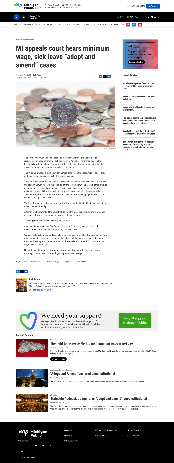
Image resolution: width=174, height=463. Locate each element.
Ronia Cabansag (55, 403)
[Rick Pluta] (21, 285)
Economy (53, 340)
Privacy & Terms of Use (135, 430)
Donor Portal (138, 6)
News (16, 25)
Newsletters (117, 25)
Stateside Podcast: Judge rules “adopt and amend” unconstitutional (98, 399)
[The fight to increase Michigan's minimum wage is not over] (32, 348)
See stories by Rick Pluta (41, 289)
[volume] (24, 17)
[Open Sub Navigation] (20, 25)
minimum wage (53, 262)
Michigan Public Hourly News (106, 430)
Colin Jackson (54, 378)
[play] (16, 17)
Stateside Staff (55, 347)
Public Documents (71, 441)
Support (102, 25)
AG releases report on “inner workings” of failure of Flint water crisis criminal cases (139, 86)
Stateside (28, 25)
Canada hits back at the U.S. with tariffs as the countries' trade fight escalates (139, 132)
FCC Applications (133, 436)
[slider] (27, 17)
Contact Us (68, 430)
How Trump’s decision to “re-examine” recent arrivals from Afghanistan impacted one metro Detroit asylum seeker (139, 146)
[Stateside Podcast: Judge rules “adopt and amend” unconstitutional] (32, 403)
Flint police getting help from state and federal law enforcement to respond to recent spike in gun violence (139, 120)
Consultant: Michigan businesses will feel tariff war (139, 108)
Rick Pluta (37, 75)
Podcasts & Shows (45, 25)
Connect (88, 25)
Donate (154, 6)
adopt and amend (82, 262)
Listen (76, 25)
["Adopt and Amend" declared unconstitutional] (32, 378)
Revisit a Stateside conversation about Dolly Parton (139, 97)
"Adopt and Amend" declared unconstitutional (82, 374)
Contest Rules (100, 436)
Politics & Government (25, 39)
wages (67, 262)
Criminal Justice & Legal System (61, 370)
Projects (63, 25)
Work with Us (69, 436)
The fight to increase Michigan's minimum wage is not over (92, 343)
